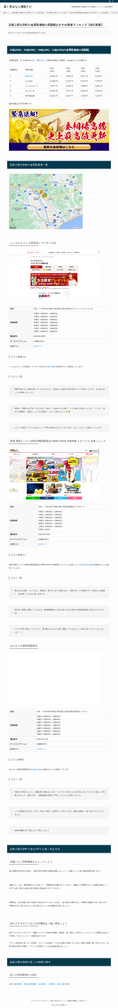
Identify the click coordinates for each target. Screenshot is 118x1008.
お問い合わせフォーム (57, 1001)
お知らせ (82, 1001)
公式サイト (38, 346)
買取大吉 (40, 60)
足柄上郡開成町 (30, 984)
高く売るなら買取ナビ (18, 6)
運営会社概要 (72, 1001)
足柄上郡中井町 (63, 984)
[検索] (112, 1)
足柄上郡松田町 (15, 984)
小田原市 (51, 984)
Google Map (49, 367)
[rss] (109, 1)
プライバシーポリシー (40, 1001)
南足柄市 (42, 984)
